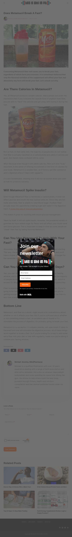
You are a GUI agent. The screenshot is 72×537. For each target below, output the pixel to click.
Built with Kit (25, 294)
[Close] (52, 241)
